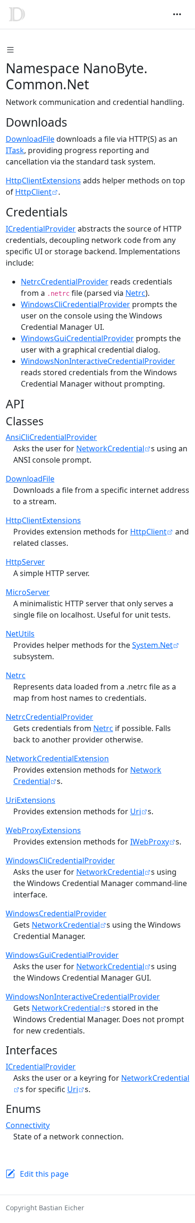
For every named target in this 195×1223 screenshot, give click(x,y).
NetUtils (20, 634)
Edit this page (44, 1174)
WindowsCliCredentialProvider (75, 304)
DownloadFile (30, 139)
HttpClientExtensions (43, 180)
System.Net (152, 645)
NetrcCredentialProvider (64, 281)
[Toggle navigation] (177, 14)
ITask (15, 150)
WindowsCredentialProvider (56, 913)
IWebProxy (149, 841)
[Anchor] (75, 122)
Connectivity (28, 1125)
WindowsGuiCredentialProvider (77, 338)
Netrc (135, 293)
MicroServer (28, 592)
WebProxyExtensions (43, 830)
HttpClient (33, 192)
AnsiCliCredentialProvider (51, 437)
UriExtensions (30, 800)
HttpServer (25, 562)
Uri (135, 811)
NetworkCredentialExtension (57, 758)
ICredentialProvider (41, 229)
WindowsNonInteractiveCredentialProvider (98, 361)
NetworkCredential (110, 448)
